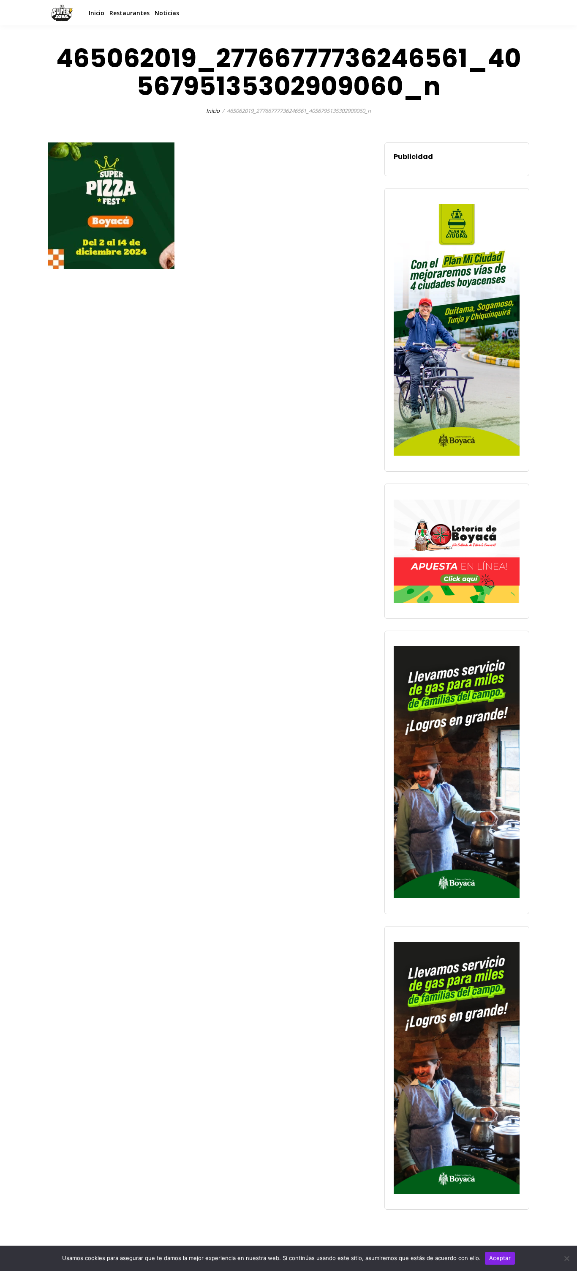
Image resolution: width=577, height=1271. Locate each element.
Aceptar (500, 1258)
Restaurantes (129, 13)
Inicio (96, 13)
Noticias (167, 13)
